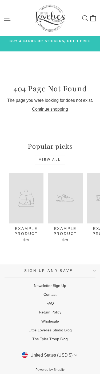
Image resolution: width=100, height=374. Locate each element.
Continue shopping (50, 109)
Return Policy (50, 312)
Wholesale (50, 321)
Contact (50, 294)
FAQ (50, 303)
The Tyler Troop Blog (50, 339)
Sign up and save (48, 271)
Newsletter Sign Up (50, 285)
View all (50, 160)
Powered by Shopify (50, 370)
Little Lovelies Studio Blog (50, 330)
